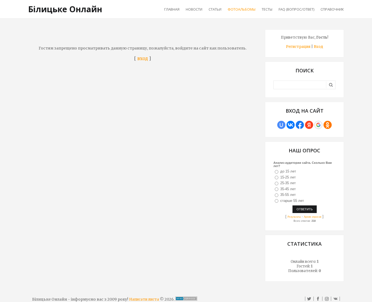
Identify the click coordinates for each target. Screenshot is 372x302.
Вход (318, 46)
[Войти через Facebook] (300, 125)
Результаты (294, 216)
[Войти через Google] (318, 125)
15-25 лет (288, 177)
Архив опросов (312, 216)
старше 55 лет (292, 201)
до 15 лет (288, 171)
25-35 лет (288, 183)
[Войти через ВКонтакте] (290, 125)
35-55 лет (288, 195)
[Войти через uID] (281, 125)
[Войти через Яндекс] (309, 125)
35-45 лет (288, 189)
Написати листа (144, 299)
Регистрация (298, 46)
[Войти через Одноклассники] (328, 125)
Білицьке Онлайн (65, 9)
